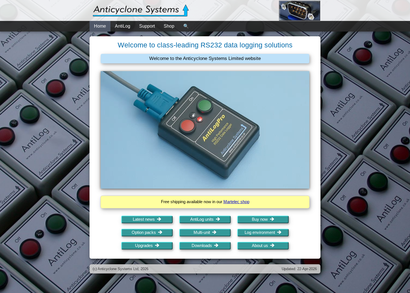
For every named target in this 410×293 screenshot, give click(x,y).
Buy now (261, 219)
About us (261, 245)
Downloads (203, 245)
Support (147, 26)
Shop (169, 26)
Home (100, 26)
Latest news (145, 219)
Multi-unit (203, 232)
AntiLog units (203, 219)
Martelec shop (236, 202)
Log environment (261, 232)
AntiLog (122, 26)
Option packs (145, 232)
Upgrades (145, 245)
